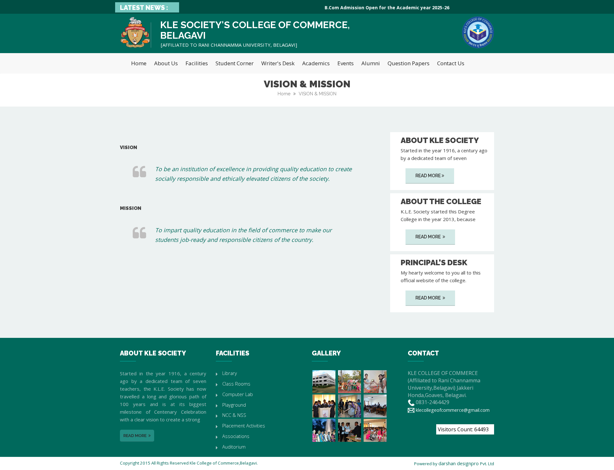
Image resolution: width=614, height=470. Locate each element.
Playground (234, 405)
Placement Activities (243, 425)
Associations (235, 436)
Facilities (196, 63)
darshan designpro (459, 463)
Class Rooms (236, 383)
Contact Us (450, 63)
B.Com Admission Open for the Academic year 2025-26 (379, 7)
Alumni (370, 63)
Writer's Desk (278, 63)
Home (138, 63)
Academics (316, 63)
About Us (166, 63)
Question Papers (408, 63)
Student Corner (235, 63)
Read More (428, 175)
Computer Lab (237, 394)
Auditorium (234, 446)
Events (345, 63)
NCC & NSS (234, 415)
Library (229, 373)
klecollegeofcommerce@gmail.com (453, 410)
